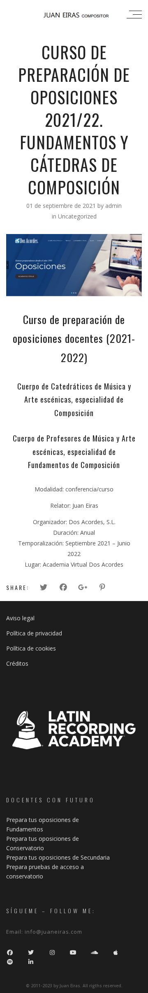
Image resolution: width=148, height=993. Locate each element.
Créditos (17, 663)
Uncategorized (77, 216)
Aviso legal (20, 618)
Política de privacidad (34, 633)
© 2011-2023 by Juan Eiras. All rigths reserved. (74, 985)
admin (113, 205)
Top (141, 986)
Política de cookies (31, 648)
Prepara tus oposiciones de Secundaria (58, 857)
